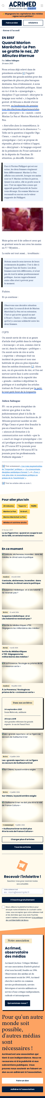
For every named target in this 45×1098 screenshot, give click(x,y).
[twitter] (12, 1000)
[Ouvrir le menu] (42, 5)
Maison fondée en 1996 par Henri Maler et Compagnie (22, 1093)
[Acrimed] (22, 5)
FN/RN (33, 391)
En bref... (24, 397)
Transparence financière (14, 1050)
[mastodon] (39, 1000)
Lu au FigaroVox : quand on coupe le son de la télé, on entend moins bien (22, 420)
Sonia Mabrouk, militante (15, 598)
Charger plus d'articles (22, 725)
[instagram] (26, 1000)
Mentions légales (19, 1082)
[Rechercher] (3, 5)
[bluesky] (32, 1000)
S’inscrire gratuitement (22, 785)
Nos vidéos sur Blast (11, 1028)
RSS (32, 1082)
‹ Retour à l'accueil (10, 31)
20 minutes (8, 391)
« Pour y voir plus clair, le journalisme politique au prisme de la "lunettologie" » (21, 361)
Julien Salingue (12, 61)
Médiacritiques (9, 1019)
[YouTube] (19, 1000)
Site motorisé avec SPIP (23, 1087)
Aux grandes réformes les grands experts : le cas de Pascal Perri (18, 608)
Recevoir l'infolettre (11, 1075)
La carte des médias (11, 1024)
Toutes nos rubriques (12, 1015)
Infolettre (33, 23)
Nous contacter (9, 1054)
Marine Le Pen (9, 397)
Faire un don (12, 23)
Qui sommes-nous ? (17, 888)
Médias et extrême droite (15, 408)
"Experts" (22, 391)
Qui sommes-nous (10, 1045)
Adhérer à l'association (22, 974)
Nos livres (6, 1033)
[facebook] (5, 1000)
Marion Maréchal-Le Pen (14, 402)
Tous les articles (22, 732)
